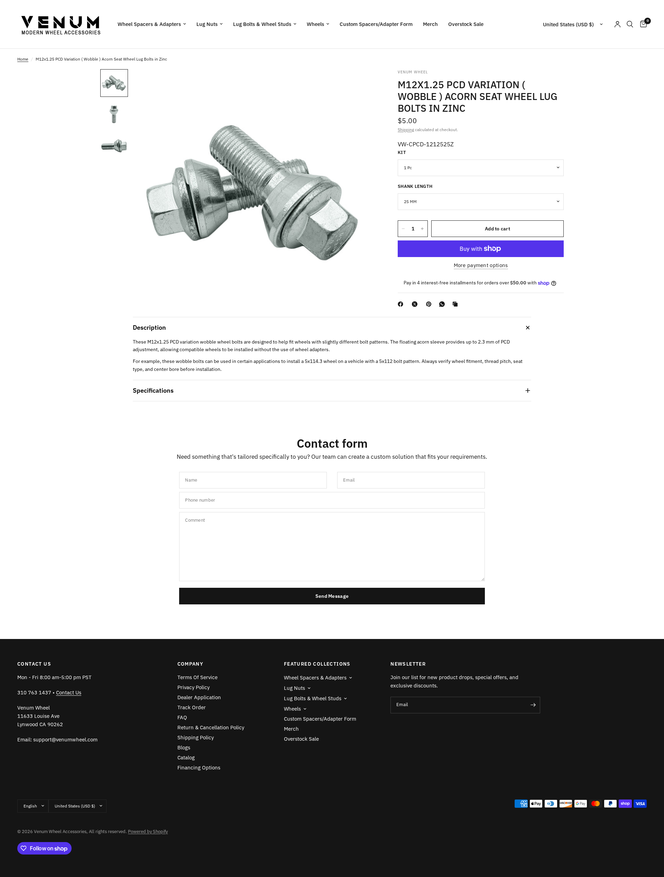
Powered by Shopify (148, 831)
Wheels (315, 24)
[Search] (630, 24)
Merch (430, 24)
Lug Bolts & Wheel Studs (262, 24)
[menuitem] (151, 24)
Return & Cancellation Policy (210, 727)
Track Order (191, 707)
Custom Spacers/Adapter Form (376, 24)
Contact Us (68, 692)
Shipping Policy (195, 737)
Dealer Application (199, 697)
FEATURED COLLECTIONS (317, 663)
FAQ (182, 717)
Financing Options (198, 767)
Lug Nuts (207, 24)
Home (22, 59)
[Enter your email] (533, 705)
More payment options (481, 265)
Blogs (183, 747)
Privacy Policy (193, 687)
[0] (642, 24)
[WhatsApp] (443, 304)
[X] (416, 304)
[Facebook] (402, 304)
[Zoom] (362, 83)
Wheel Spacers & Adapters (149, 24)
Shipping (406, 129)
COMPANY (190, 663)
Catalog (186, 757)
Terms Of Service (197, 677)
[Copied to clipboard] (456, 304)
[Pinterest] (430, 304)
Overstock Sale (465, 24)
